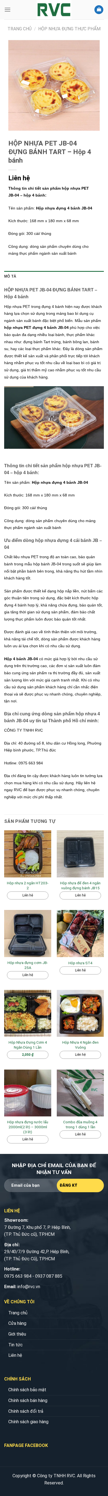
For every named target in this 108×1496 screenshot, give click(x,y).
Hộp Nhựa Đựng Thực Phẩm (69, 28)
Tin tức (15, 1344)
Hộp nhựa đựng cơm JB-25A (27, 965)
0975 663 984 (17, 1276)
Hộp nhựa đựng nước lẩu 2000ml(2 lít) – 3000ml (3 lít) (27, 1127)
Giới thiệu (17, 1334)
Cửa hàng (17, 1323)
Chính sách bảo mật (27, 1389)
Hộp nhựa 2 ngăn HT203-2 (27, 885)
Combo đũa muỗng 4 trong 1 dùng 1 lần (80, 1124)
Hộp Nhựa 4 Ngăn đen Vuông (80, 1044)
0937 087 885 (48, 1276)
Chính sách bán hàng (27, 1400)
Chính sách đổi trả (25, 1411)
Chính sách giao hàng (28, 1421)
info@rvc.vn (28, 1286)
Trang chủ (19, 28)
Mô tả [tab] (10, 276)
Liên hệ (15, 1355)
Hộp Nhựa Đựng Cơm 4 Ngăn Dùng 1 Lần (28, 1044)
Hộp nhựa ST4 (80, 963)
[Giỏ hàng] (98, 9)
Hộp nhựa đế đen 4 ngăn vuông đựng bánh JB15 (80, 885)
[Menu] (7, 9)
